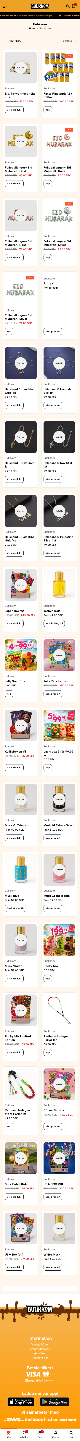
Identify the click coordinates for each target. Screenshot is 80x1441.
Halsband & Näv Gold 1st (19, 464)
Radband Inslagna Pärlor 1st (56, 1038)
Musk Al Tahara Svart (59, 825)
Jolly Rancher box (56, 681)
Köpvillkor (40, 1353)
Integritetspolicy (40, 1349)
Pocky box (51, 966)
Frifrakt (49, 283)
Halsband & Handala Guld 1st (19, 390)
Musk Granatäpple (57, 895)
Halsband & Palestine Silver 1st (58, 538)
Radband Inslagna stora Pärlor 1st (17, 1111)
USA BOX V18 (53, 1184)
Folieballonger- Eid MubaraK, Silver (57, 243)
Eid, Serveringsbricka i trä (20, 95)
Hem (32, 28)
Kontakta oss (40, 1358)
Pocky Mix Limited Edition (18, 1038)
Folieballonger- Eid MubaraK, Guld (18, 169)
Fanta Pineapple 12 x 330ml (58, 95)
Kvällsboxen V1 (15, 751)
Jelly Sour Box (15, 681)
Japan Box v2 (14, 611)
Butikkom (10, 88)
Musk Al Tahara (16, 825)
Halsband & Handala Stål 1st (57, 390)
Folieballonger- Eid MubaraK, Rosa (57, 169)
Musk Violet (13, 966)
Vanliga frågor (40, 1344)
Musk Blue (12, 895)
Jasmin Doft (52, 611)
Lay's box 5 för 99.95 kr (58, 753)
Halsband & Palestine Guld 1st (20, 538)
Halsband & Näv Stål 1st (58, 464)
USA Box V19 (14, 1254)
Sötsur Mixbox (54, 1110)
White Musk (52, 1254)
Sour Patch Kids (16, 1184)
